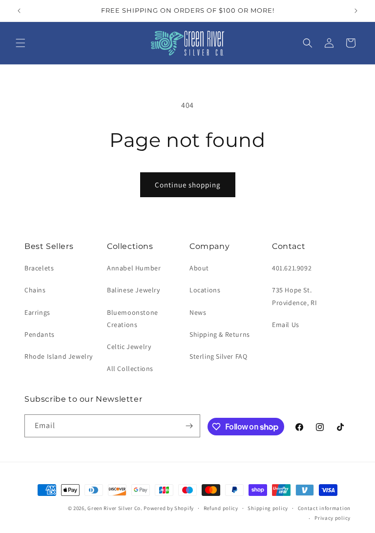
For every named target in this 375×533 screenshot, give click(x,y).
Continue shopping (188, 184)
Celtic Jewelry (129, 346)
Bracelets (39, 268)
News (197, 312)
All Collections (130, 368)
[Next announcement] (356, 10)
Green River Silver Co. (114, 508)
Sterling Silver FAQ (218, 356)
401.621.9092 (292, 268)
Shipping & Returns (219, 334)
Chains (35, 290)
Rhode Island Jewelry (58, 356)
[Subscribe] (189, 425)
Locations (204, 290)
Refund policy (221, 508)
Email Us (285, 324)
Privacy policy (332, 517)
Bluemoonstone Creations (132, 318)
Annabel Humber (134, 268)
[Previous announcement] (19, 10)
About (199, 268)
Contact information (324, 508)
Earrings (37, 312)
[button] (20, 43)
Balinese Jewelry (133, 290)
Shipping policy (268, 508)
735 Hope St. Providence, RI (294, 296)
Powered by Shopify (169, 508)
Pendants (39, 334)
